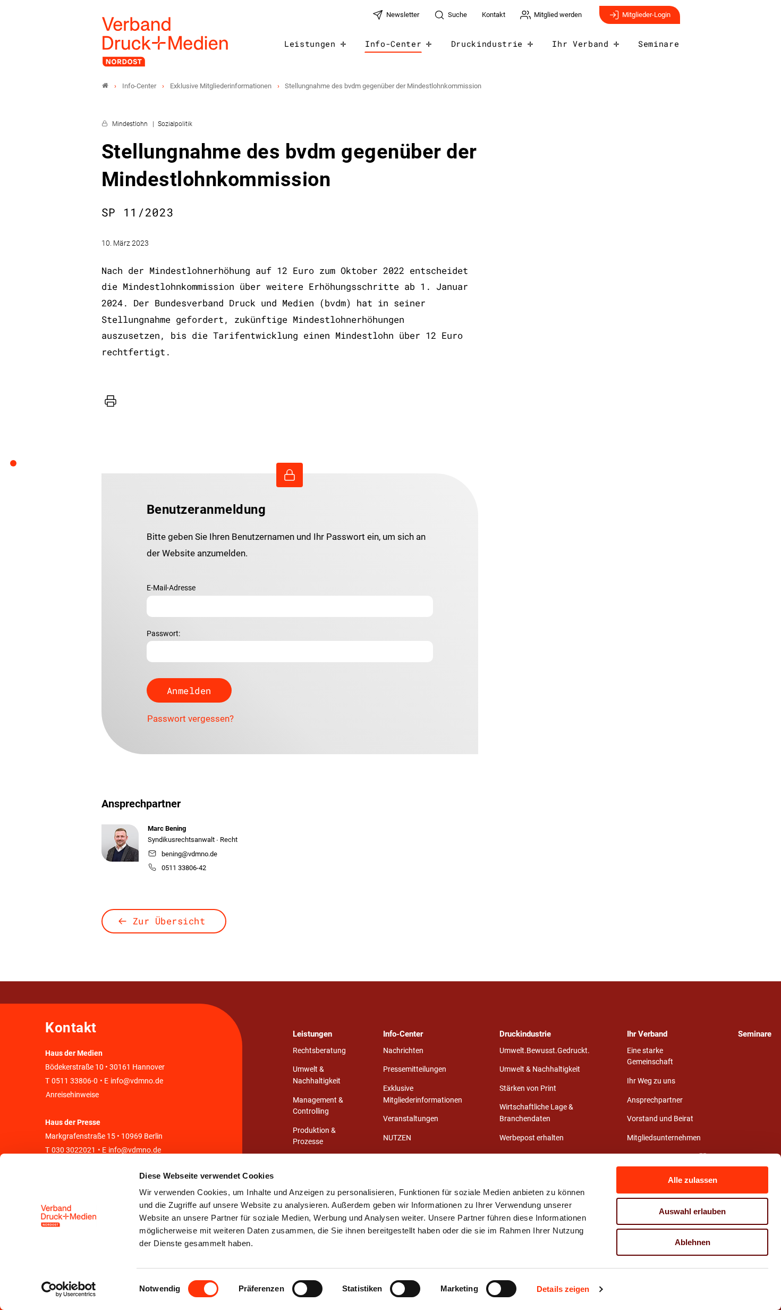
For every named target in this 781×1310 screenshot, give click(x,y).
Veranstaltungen (410, 1118)
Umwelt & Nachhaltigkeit (317, 1075)
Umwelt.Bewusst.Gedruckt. (544, 1050)
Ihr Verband (580, 43)
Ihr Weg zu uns (651, 1081)
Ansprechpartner (655, 1100)
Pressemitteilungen (414, 1069)
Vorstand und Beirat (660, 1118)
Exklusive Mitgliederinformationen (422, 1094)
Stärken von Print (527, 1088)
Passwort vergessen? (190, 718)
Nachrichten (403, 1050)
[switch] (307, 1288)
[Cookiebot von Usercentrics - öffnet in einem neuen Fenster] (68, 1289)
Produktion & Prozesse (314, 1136)
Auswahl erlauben (692, 1211)
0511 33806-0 (75, 1081)
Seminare (658, 43)
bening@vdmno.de (189, 854)
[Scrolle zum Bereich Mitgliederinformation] (19, 466)
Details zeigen (563, 1289)
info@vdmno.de (137, 1081)
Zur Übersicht (169, 921)
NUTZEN (397, 1137)
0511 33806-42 (184, 868)
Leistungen (310, 43)
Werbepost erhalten (531, 1137)
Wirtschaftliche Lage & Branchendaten (536, 1113)
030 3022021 (73, 1150)
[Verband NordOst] (105, 85)
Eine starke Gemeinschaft (650, 1056)
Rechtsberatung (319, 1050)
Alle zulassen (692, 1179)
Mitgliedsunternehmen (664, 1137)
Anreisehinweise (72, 1094)
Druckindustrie (487, 43)
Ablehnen (692, 1242)
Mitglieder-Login (646, 15)
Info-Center (393, 43)
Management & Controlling (318, 1106)
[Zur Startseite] (165, 41)
